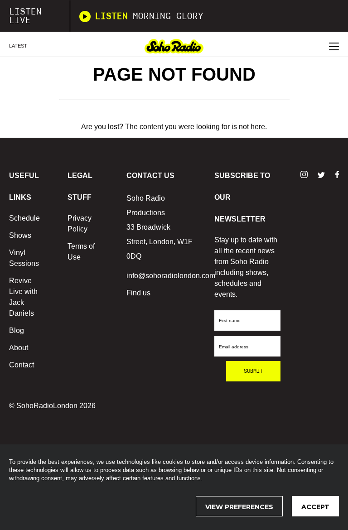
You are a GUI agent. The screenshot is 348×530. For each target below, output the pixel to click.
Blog (16, 330)
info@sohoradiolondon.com (170, 275)
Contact (21, 365)
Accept (315, 507)
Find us (138, 293)
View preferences (239, 507)
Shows (20, 235)
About (18, 348)
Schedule (24, 218)
